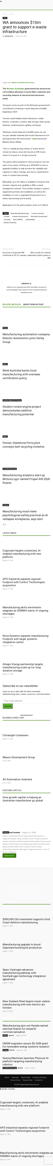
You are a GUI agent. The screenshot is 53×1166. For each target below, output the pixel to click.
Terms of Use (15, 1080)
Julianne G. (9, 36)
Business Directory (13, 717)
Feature (5, 505)
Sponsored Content (11, 832)
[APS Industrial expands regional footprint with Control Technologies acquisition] (26, 571)
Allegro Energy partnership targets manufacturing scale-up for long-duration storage (23, 667)
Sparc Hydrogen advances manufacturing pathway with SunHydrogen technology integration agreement (24, 974)
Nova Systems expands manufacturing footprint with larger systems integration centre (25, 639)
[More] (49, 41)
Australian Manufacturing (19, 213)
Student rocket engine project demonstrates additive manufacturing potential (22, 410)
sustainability (30, 219)
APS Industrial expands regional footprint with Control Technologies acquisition (24, 582)
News (12, 14)
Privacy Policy (27, 1080)
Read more (9, 856)
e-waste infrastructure (20, 216)
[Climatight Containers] (26, 727)
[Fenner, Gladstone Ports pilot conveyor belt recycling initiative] (26, 428)
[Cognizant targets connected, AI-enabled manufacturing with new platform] (26, 542)
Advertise (15, 1077)
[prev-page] (3, 524)
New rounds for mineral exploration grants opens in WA (38, 255)
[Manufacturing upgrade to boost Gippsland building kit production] (26, 936)
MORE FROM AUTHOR (33, 304)
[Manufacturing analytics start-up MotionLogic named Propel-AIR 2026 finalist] (26, 460)
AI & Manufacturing (9, 469)
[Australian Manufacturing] (26, 6)
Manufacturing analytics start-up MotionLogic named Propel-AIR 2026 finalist (26, 479)
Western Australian (15, 89)
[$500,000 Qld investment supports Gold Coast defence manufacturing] (26, 911)
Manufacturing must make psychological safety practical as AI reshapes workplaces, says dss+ (25, 515)
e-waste (6, 216)
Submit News (25, 1077)
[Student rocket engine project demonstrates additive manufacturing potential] (26, 391)
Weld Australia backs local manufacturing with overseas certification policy (21, 374)
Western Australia (10, 222)
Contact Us (39, 1080)
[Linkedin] (25, 41)
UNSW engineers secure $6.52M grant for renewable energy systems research (26, 1045)
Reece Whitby (18, 219)
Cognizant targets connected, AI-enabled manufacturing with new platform (22, 553)
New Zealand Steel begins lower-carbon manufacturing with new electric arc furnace (26, 1004)
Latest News (9, 533)
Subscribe (8, 706)
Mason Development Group (19, 757)
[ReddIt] (31, 41)
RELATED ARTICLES (12, 304)
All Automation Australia (17, 779)
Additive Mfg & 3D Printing (12, 400)
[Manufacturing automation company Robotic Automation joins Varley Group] (26, 319)
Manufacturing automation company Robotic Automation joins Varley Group (26, 338)
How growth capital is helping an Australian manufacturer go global (23, 799)
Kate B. (11, 1035)
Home (5, 14)
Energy (5, 1050)
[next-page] (5, 524)
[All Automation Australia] (26, 771)
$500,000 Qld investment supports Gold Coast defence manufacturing (26, 921)
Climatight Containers (15, 735)
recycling (7, 219)
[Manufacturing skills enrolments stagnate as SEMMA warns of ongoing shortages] (26, 599)
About (7, 1077)
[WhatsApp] (42, 41)
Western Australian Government (23, 82)
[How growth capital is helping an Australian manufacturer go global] (26, 816)
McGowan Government (39, 216)
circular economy (37, 213)
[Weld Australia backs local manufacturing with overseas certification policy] (26, 355)
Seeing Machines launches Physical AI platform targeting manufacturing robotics (25, 1061)
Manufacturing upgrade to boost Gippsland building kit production (22, 946)
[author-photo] (26, 280)
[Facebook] (13, 41)
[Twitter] (19, 41)
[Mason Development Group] (26, 749)
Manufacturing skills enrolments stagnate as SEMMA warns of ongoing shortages (25, 610)
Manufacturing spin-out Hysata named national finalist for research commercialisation (25, 1029)
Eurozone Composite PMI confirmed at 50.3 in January (14, 253)
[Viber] (36, 41)
